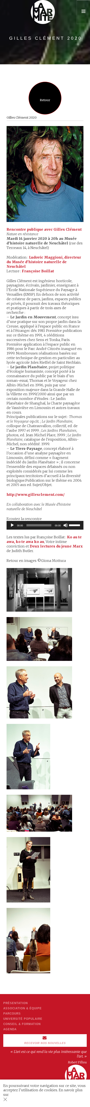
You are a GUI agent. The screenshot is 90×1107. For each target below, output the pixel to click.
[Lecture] (12, 525)
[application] (45, 525)
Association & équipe (22, 1008)
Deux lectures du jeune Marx (56, 546)
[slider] (75, 525)
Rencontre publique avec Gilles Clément (44, 229)
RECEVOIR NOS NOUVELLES (45, 1043)
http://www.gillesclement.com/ (36, 494)
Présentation (15, 1003)
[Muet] (65, 525)
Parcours (12, 1013)
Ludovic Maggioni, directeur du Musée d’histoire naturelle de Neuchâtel (44, 262)
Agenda (10, 1029)
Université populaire (22, 1018)
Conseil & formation (22, 1024)
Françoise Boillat (38, 271)
